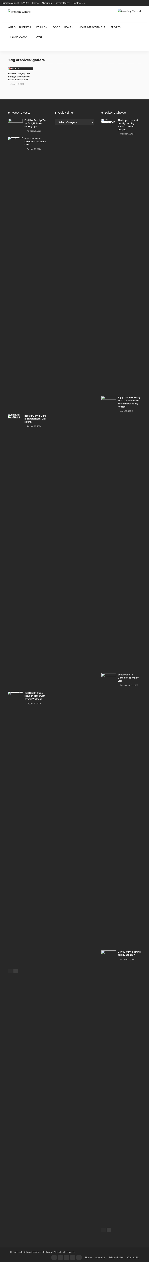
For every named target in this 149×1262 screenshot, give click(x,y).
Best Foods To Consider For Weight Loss (128, 677)
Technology (19, 37)
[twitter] (60, 1257)
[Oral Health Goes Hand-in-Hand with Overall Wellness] (15, 828)
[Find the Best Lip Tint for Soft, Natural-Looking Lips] (15, 123)
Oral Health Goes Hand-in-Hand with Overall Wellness (35, 696)
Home (35, 3)
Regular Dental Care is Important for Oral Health (35, 419)
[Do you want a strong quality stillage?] (108, 1086)
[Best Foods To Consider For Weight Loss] (108, 809)
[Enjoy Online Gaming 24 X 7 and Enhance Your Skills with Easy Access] (108, 532)
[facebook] (54, 1257)
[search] (145, 3)
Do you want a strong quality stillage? (129, 953)
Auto (12, 27)
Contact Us (79, 3)
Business (25, 27)
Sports (115, 27)
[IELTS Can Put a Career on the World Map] (15, 273)
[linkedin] (79, 1257)
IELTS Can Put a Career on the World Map (35, 141)
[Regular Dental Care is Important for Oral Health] (15, 550)
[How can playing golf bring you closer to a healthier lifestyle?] (20, 68)
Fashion (41, 27)
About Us (47, 3)
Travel (37, 37)
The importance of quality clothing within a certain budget (128, 125)
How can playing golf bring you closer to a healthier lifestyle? (19, 76)
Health (68, 27)
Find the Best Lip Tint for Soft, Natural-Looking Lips (36, 123)
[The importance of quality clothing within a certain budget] (108, 255)
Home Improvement (92, 27)
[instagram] (72, 1257)
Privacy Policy (62, 3)
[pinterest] (66, 1257)
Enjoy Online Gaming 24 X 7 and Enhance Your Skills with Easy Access (129, 402)
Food (56, 27)
